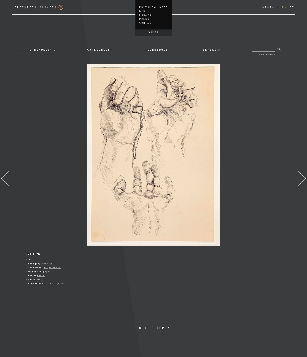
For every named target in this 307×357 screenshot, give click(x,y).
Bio (142, 11)
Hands (41, 275)
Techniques (156, 49)
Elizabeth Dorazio (34, 7)
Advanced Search (267, 54)
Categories (98, 49)
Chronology (41, 49)
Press (144, 19)
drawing (47, 263)
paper (46, 271)
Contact (146, 23)
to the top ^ (153, 328)
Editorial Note (153, 7)
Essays (145, 15)
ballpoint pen (52, 267)
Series (210, 49)
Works (154, 32)
